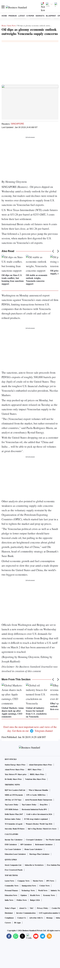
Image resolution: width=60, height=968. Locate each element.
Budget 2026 (35, 900)
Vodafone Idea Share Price (35, 779)
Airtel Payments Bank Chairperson (38, 800)
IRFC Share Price (34, 769)
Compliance (9, 918)
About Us (22, 908)
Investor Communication (26, 913)
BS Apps (17, 923)
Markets (40, 16)
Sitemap (49, 918)
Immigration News (29, 886)
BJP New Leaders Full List (15, 790)
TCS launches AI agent (13, 824)
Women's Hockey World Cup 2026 (39, 824)
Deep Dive (44, 804)
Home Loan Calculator (33, 849)
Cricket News (44, 886)
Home (4, 16)
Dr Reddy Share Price (13, 779)
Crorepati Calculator (34, 840)
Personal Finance (11, 890)
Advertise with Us (36, 918)
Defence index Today (13, 819)
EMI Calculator (11, 844)
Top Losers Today (11, 804)
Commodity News (11, 886)
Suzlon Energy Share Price (15, 765)
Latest (21, 16)
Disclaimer (9, 913)
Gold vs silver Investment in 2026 (39, 814)
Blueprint (51, 16)
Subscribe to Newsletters (34, 865)
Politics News (22, 900)
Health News (35, 895)
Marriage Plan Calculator (39, 854)
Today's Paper (10, 908)
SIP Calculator (26, 844)
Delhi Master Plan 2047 (14, 814)
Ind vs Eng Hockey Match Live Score (42, 829)
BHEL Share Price (37, 774)
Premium (12, 16)
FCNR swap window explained (36, 819)
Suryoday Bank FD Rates (14, 829)
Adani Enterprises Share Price (40, 765)
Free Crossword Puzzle (14, 870)
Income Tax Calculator (14, 840)
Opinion (23, 895)
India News (12, 25)
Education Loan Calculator (15, 854)
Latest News (9, 881)
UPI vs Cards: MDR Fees (35, 795)
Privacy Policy (42, 908)
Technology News (28, 890)
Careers (8, 923)
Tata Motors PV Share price (16, 774)
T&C (32, 908)
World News (42, 890)
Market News (38, 881)
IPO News (50, 881)
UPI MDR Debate (11, 809)
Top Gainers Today (29, 804)
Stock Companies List (13, 865)
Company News (23, 881)
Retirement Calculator (44, 844)
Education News (11, 895)
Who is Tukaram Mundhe (38, 790)
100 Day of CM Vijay (13, 800)
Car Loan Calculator (13, 849)
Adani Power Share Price (14, 769)
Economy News (49, 895)
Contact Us (21, 918)
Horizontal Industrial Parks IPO (34, 809)
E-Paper (30, 16)
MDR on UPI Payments (14, 795)
